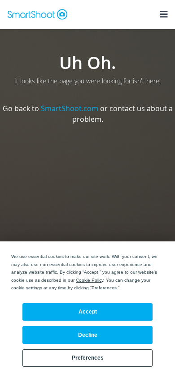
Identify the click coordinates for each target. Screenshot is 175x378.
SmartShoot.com (69, 108)
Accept (88, 312)
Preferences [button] (104, 287)
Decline (87, 335)
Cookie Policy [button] (89, 280)
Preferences (88, 358)
